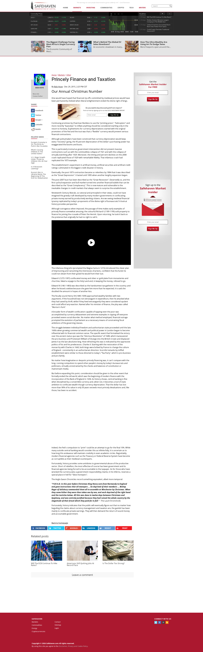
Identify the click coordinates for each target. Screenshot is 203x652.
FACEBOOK (40, 528)
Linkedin (38, 124)
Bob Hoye (58, 86)
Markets (77, 7)
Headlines (142, 14)
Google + (38, 120)
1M (115, 14)
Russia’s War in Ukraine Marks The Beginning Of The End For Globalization (39, 175)
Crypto (121, 7)
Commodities (106, 7)
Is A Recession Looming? (36, 168)
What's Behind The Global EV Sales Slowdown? (107, 43)
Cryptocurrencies (38, 631)
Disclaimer (63, 646)
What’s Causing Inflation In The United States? (37, 152)
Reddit (38, 129)
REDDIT (108, 528)
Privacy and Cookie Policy (78, 646)
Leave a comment (82, 575)
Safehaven (37, 619)
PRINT (124, 528)
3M (118, 14)
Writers (142, 7)
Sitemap (58, 625)
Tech (131, 7)
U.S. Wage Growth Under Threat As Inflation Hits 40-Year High (39, 160)
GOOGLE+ (74, 528)
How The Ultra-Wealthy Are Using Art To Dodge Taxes (153, 43)
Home (65, 7)
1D (111, 14)
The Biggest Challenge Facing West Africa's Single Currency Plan (60, 44)
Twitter (38, 115)
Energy (34, 628)
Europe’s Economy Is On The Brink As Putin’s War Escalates (39, 144)
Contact (58, 622)
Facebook (39, 110)
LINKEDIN (91, 528)
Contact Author (38, 96)
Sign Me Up (153, 99)
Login (57, 628)
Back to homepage (60, 523)
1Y (122, 14)
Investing (90, 7)
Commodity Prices (37, 14)
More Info (36, 94)
